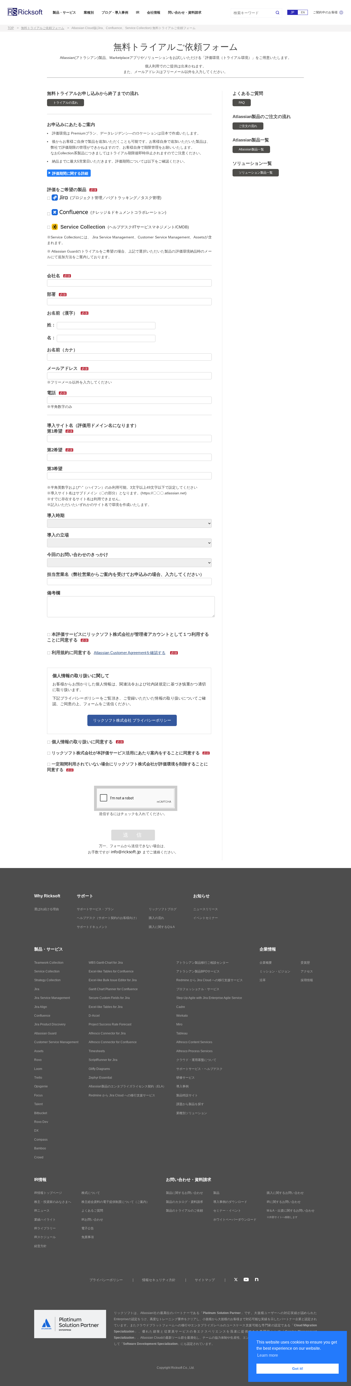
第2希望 (59, 450)
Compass (41, 1139)
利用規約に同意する (114, 652)
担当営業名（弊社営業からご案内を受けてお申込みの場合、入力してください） (125, 574)
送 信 (133, 835)
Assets (38, 1051)
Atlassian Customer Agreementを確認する (129, 653)
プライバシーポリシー (106, 1280)
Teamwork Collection (48, 962)
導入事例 (182, 1086)
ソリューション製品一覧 (256, 172)
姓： (51, 325)
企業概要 (266, 962)
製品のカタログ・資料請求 (184, 1202)
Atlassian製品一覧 (251, 149)
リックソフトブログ (163, 909)
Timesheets (97, 1051)
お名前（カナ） (62, 349)
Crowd (38, 1157)
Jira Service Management (52, 998)
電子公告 (87, 1228)
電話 (56, 392)
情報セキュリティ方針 (159, 1280)
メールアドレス (67, 368)
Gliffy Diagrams (99, 1069)
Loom (38, 1069)
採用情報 (307, 980)
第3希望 (54, 468)
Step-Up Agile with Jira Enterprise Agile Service (209, 998)
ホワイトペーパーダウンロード (234, 1219)
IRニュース (42, 1210)
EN (303, 12)
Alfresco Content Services (194, 1042)
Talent (38, 1104)
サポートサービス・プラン (95, 909)
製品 (216, 1193)
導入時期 (55, 515)
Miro (179, 1024)
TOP (11, 28)
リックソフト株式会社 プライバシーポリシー (132, 720)
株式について (90, 1193)
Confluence (42, 1015)
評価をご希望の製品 (71, 189)
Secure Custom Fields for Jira (109, 998)
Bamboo (40, 1148)
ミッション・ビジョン (275, 971)
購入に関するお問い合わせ (285, 1193)
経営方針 (40, 1246)
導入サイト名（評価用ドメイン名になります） (93, 425)
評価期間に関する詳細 (70, 173)
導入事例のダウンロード (230, 1202)
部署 (56, 294)
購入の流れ (156, 918)
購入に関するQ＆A (162, 927)
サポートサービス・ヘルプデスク (199, 1069)
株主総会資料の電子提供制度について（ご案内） (115, 1202)
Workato (182, 1015)
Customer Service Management (56, 1042)
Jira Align (40, 1007)
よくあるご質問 (92, 1210)
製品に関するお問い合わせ (184, 1193)
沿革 (263, 980)
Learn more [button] (267, 1355)
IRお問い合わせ (92, 1219)
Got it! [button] (297, 1368)
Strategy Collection (47, 980)
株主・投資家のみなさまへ (52, 1202)
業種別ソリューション (191, 1113)
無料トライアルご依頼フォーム (42, 28)
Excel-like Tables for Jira (106, 1007)
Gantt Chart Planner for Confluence (113, 989)
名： (51, 337)
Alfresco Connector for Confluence (113, 1042)
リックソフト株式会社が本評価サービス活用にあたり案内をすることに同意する (130, 753)
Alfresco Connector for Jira (107, 1033)
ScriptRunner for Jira (103, 1060)
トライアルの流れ (65, 102)
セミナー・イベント (227, 1210)
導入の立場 (58, 535)
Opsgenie (41, 1086)
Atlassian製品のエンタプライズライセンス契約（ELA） (127, 1086)
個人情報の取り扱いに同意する (87, 741)
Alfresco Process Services (194, 1051)
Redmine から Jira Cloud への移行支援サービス (122, 1095)
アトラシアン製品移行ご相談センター (202, 962)
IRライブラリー (45, 1228)
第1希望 (59, 431)
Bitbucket (40, 1113)
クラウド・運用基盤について (196, 1060)
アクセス (307, 971)
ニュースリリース (205, 909)
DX (36, 1130)
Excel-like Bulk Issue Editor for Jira (113, 980)
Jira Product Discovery (50, 1024)
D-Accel (94, 1015)
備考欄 (53, 593)
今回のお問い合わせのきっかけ (77, 554)
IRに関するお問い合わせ (284, 1202)
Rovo (38, 1060)
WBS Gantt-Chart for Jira (106, 962)
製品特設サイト (187, 1095)
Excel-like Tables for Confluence (111, 971)
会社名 (58, 275)
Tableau (182, 1033)
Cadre (180, 1007)
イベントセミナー (205, 918)
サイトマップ (205, 1280)
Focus (38, 1095)
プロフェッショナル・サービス (197, 989)
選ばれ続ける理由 (46, 909)
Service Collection (47, 971)
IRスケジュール (45, 1237)
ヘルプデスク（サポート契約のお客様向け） (107, 918)
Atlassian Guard (45, 1033)
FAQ (242, 102)
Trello (38, 1077)
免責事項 (87, 1237)
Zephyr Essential (100, 1077)
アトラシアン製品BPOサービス (198, 971)
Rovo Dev (41, 1122)
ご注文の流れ (248, 126)
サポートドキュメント (92, 927)
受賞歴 (305, 962)
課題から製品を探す (190, 1104)
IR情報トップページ (48, 1193)
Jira (36, 989)
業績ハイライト (45, 1219)
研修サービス (185, 1077)
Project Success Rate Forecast (110, 1024)
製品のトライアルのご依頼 (184, 1210)
